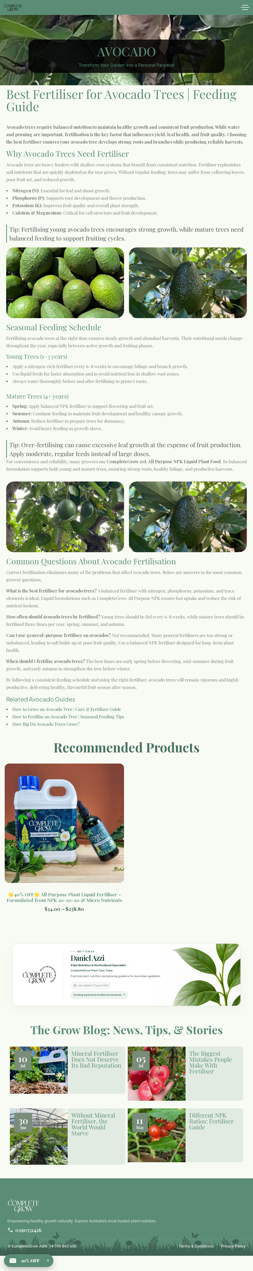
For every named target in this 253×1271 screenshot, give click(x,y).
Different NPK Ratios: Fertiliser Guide (211, 1121)
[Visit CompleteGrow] (39, 974)
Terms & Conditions (196, 1246)
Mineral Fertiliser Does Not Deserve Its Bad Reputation (96, 1059)
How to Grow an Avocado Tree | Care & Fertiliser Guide (66, 709)
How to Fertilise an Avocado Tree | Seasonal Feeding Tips (68, 717)
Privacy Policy (233, 1246)
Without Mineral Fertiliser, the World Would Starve (93, 1124)
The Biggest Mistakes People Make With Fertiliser (210, 1062)
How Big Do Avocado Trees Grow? (46, 724)
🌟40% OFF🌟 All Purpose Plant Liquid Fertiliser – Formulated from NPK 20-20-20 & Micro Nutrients (64, 897)
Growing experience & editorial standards (99, 995)
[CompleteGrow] (13, 7)
